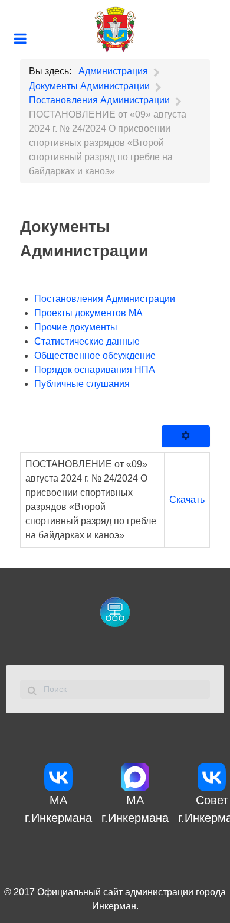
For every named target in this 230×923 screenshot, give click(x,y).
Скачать (187, 500)
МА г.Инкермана (58, 809)
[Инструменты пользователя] (186, 436)
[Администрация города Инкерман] (115, 29)
